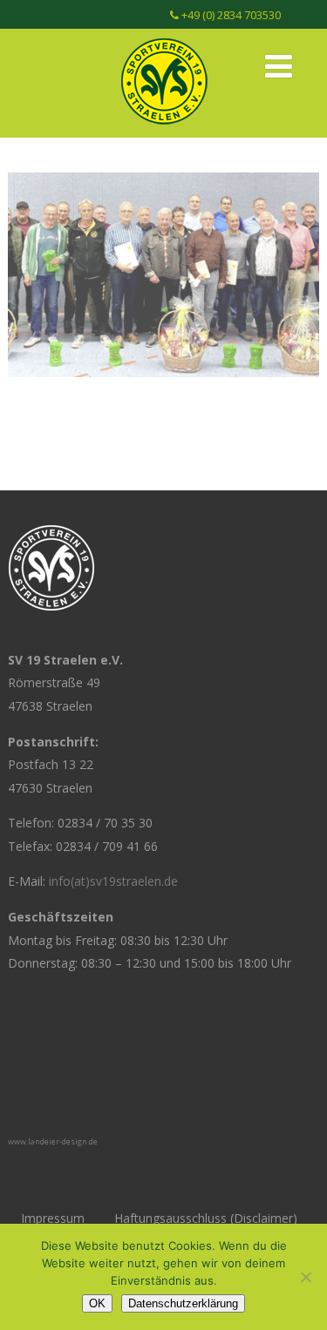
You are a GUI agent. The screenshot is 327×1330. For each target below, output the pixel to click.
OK (97, 1303)
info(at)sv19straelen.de (113, 881)
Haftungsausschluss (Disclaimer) (205, 1218)
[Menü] (278, 65)
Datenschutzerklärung (183, 1303)
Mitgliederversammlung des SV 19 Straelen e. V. (164, 241)
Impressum (53, 1218)
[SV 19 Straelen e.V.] (164, 128)
